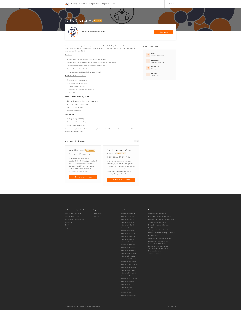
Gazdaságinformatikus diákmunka (159, 238)
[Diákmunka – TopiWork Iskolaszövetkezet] (67, 4)
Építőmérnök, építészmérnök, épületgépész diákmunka (158, 242)
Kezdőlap (74, 4)
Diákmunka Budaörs (127, 281)
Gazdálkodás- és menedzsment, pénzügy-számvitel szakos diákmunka (160, 229)
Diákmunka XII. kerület (127, 247)
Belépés (172, 4)
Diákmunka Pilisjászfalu (128, 295)
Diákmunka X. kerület (127, 242)
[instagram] (172, 306)
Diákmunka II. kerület (127, 219)
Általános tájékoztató (72, 216)
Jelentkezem (163, 32)
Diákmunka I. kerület (127, 216)
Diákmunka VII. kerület (128, 233)
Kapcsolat (96, 216)
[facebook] (168, 306)
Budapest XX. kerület (158, 56)
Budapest (74, 154)
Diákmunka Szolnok (127, 284)
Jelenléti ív (68, 222)
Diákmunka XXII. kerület (128, 276)
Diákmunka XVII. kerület (128, 262)
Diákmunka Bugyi (126, 287)
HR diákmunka (153, 235)
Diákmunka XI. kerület (127, 245)
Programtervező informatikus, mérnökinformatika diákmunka (158, 247)
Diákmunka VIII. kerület (128, 236)
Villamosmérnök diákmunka (157, 222)
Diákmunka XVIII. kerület (128, 264)
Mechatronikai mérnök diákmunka (159, 216)
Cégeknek (105, 4)
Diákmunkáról (97, 214)
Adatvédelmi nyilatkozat (73, 214)
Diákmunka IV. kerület (127, 225)
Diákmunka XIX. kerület (128, 267)
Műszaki (68, 17)
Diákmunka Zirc (125, 293)
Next (138, 141)
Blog (113, 4)
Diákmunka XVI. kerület (128, 259)
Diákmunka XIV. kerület (128, 253)
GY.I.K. (67, 225)
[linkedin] (175, 306)
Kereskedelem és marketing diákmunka (161, 233)
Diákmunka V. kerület (127, 228)
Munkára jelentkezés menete (74, 219)
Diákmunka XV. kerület (127, 256)
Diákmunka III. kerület (127, 222)
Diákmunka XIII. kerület (128, 250)
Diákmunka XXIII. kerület (128, 279)
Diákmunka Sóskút (126, 290)
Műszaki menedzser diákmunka (158, 225)
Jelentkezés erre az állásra (83, 177)
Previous (135, 141)
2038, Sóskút (113, 157)
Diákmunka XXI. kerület (128, 273)
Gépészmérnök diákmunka (157, 214)
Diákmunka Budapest (127, 214)
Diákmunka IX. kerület (127, 239)
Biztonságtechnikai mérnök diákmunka (161, 219)
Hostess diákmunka (154, 251)
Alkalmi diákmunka (154, 254)
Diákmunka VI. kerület (127, 231)
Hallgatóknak (93, 4)
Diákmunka (83, 4)
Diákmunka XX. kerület (127, 270)
